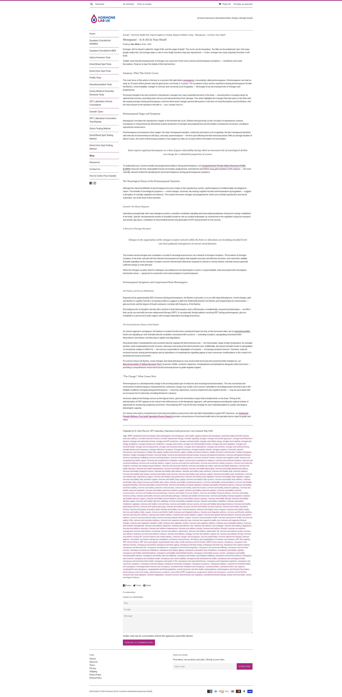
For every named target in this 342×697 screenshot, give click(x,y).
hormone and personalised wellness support (174, 518)
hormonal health (160, 455)
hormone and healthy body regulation (200, 477)
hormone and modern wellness (160, 515)
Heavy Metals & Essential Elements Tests (102, 93)
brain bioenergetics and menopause (170, 436)
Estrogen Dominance (182, 449)
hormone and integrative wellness (214, 512)
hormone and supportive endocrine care (176, 520)
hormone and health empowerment (150, 469)
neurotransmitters (212, 567)
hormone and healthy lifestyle (219, 498)
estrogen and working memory (237, 447)
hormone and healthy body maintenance (229, 474)
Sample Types (96, 111)
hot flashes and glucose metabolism (154, 539)
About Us (94, 662)
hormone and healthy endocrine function (190, 488)
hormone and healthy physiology (153, 507)
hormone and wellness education (135, 528)
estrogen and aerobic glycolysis (219, 439)
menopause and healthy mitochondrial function (175, 553)
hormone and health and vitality (201, 466)
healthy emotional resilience (198, 452)
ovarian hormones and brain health (190, 569)
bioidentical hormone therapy (144, 436)
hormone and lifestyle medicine (240, 512)
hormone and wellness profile (231, 531)
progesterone (191, 572)
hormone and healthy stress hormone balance (178, 509)
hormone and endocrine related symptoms (217, 463)
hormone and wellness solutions (154, 534)
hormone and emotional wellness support (155, 463)
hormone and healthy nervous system (184, 504)
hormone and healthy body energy (136, 474)
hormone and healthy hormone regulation (226, 496)
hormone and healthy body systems (200, 479)
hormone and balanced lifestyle (238, 455)
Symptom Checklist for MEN (103, 51)
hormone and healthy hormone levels (195, 496)
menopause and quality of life (166, 561)
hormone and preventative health (204, 518)
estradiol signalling (191, 439)
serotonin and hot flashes (236, 572)
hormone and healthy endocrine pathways (223, 488)
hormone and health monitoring (176, 469)
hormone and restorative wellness (147, 520)
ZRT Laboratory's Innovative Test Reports (103, 120)
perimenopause (210, 569)
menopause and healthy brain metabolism (201, 550)
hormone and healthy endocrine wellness (200, 490)
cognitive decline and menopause (208, 436)
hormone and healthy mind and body (155, 504)
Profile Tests (95, 78)
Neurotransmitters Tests (101, 84)
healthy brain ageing (154, 452)
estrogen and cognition (231, 441)
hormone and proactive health (229, 518)
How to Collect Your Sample (103, 176)
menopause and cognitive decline (237, 545)
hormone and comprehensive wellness (199, 460)
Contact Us (95, 169)
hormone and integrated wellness (187, 512)
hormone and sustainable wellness (230, 523)
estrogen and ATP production (167, 441)
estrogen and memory (174, 444)
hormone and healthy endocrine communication (156, 488)
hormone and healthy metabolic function (184, 501)
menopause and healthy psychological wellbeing (195, 556)
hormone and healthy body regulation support (232, 477)
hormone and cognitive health (227, 458)
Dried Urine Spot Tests (100, 71)
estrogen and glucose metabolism (152, 444)
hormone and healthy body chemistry (197, 471)
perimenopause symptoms (160, 572)
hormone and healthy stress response (211, 509)
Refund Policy (96, 678)
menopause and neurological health (231, 558)
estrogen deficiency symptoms (161, 449)
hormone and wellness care (182, 526)
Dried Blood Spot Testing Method (101, 137)
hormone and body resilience (182, 458)
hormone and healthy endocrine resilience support (165, 490)
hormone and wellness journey (190, 528)
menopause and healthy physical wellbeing (159, 556)
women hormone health (236, 575)
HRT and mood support (149, 542)
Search (93, 658)
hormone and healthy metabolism (213, 501)
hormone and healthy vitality (238, 509)
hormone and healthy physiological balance (216, 504)
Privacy (93, 668)
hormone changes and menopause (186, 537)
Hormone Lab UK (112, 691)
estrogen (203, 439)
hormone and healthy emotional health (153, 485)
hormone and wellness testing (231, 534)
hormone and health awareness (226, 466)
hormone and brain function (204, 458)
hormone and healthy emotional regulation (185, 485)
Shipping (93, 671)
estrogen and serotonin (216, 447)
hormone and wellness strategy (180, 534)
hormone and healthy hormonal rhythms (183, 493)
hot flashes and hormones (179, 539)
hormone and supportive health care (206, 520)
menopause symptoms (200, 564)
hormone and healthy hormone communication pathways (158, 496)
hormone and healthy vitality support (137, 512)
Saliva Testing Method (100, 128)
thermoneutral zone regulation (191, 575)
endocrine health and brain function (235, 436)
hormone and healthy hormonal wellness (215, 493)
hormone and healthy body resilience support (140, 479)
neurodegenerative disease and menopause (153, 567)
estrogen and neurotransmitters (171, 447)
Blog (92, 156)
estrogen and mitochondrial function (197, 444)
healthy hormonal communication (222, 452)
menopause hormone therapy (152, 564)
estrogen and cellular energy (211, 441)
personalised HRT (178, 572)
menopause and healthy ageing (172, 550)
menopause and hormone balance (228, 556)
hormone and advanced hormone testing (183, 455)
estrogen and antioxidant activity (142, 441)
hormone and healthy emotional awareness (186, 482)
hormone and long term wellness (135, 515)
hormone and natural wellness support (188, 515)
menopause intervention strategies (177, 564)
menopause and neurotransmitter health (138, 561)
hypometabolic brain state (169, 542)
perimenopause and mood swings (136, 572)
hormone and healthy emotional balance (219, 482)
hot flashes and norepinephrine (202, 539)
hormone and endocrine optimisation (186, 463)
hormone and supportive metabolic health (146, 523)
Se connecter (128, 4)
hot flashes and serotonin (225, 539)
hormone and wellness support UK (206, 534)
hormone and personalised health (143, 518)
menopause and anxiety (146, 545)
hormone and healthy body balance (168, 471)
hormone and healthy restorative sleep (145, 509)
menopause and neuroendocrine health (202, 558)
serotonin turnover (172, 575)
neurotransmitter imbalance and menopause (188, 567)
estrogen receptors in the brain (224, 449)
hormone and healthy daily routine (156, 482)
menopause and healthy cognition (231, 550)
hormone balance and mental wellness (157, 537)
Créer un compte (144, 4)
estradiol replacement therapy (172, 439)
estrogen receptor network (202, 449)
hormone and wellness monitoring (147, 531)
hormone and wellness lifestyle (215, 528)
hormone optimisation (209, 537)
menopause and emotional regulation (184, 547)
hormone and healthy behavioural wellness (231, 469)
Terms (92, 665)
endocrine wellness (130, 439)
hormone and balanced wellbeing (135, 458)
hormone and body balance (159, 458)
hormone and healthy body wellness (229, 479)
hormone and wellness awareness (158, 526)
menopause (228, 542)
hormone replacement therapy (230, 537)
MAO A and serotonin (215, 542)
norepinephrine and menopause (135, 569)
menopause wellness (219, 564)
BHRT (130, 436)
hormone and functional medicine (175, 466)
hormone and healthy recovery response (206, 507)
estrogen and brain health (189, 441)
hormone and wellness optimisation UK (204, 531)
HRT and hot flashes (131, 542)
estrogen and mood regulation (223, 444)
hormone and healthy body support (172, 479)
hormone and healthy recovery (178, 507)
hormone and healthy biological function (138, 471)
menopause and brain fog (213, 545)
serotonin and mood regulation (134, 575)
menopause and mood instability (173, 558)
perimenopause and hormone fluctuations (233, 569)
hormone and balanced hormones (212, 455)
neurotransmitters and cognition (232, 567)
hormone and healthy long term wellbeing (152, 501)
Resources (95, 162)
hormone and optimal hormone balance (219, 515)
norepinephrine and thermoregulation (162, 569)
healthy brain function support (174, 452)
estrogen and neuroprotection (147, 447)
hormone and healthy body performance (169, 477)
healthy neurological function (142, 455)
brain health (189, 436)
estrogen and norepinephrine (195, 447)
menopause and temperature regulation (222, 561)
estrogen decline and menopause (135, 449)
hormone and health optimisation (201, 469)
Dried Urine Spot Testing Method (101, 147)
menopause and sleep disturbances (192, 561)
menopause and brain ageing (168, 545)
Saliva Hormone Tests (100, 57)
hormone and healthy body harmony (164, 474)
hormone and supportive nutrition (176, 523)
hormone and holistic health (162, 512)
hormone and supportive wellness (202, 523)
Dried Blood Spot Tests (100, 64)
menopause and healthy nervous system (209, 553)
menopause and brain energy (191, 545)
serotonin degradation (155, 575)
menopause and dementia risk (134, 547)
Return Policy (95, 674)
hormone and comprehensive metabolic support (165, 460)
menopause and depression (157, 547)
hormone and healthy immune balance (161, 498)
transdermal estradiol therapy (215, 575)
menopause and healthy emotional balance (139, 553)
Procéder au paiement (243, 4)
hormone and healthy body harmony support (196, 474)
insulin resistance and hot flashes (193, 542)
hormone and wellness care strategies (209, 526)
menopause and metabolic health (147, 558)
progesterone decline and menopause (211, 572)
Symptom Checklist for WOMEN (100, 42)
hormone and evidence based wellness (146, 466)
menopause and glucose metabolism (144, 550)
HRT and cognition (243, 539)
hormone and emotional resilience (228, 460)
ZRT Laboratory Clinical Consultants (101, 103)
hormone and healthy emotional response (218, 485)
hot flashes (135, 539)
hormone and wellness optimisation (174, 531)
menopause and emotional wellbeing (213, 547)
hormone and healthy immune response (192, 498)
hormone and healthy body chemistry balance (229, 471)
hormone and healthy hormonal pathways (151, 493)
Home (92, 34)
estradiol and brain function (149, 439)
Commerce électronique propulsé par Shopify (135, 691)
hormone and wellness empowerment (163, 528)
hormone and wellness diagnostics (238, 526)
